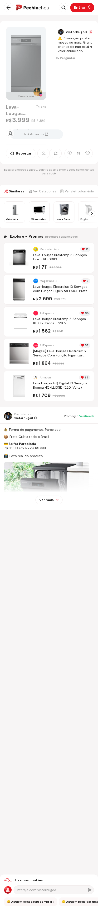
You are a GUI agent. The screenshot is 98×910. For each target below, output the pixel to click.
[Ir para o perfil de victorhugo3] (61, 32)
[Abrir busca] (63, 7)
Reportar (23, 153)
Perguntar (67, 58)
